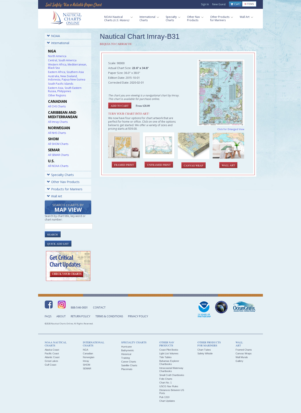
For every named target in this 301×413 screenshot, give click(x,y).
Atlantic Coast (52, 357)
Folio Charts (165, 378)
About (61, 316)
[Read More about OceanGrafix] (244, 307)
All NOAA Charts (58, 166)
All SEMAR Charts (58, 155)
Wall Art (56, 196)
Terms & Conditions (109, 316)
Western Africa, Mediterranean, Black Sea (67, 66)
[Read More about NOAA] (204, 309)
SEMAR (87, 368)
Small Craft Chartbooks (171, 375)
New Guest (219, 4)
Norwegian (88, 357)
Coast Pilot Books (168, 349)
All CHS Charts (57, 106)
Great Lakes (51, 361)
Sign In (205, 4)
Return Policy (80, 316)
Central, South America (62, 60)
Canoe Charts (128, 361)
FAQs (48, 316)
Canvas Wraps (244, 353)
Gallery (239, 361)
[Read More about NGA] (221, 307)
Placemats (126, 369)
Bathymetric (127, 350)
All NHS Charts (57, 133)
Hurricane (126, 346)
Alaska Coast (52, 349)
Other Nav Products (65, 182)
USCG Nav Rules (168, 386)
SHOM (86, 364)
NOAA (55, 36)
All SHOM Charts (58, 144)
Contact (99, 307)
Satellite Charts (129, 365)
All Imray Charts (58, 122)
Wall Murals (242, 357)
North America (57, 56)
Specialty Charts (62, 175)
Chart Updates (167, 401)
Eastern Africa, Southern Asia (66, 72)
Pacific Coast (52, 353)
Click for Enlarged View (230, 129)
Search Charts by (68, 208)
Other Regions (57, 95)
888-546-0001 (79, 307)
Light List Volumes (168, 353)
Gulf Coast (50, 364)
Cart (237, 4)
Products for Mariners (66, 189)
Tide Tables (165, 357)
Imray (86, 361)
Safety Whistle (205, 353)
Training (125, 358)
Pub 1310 (164, 397)
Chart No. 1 (165, 382)
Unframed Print (159, 164)
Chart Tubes (204, 349)
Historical (126, 354)
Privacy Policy (138, 316)
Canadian (88, 353)
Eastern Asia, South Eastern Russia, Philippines (65, 89)
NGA (85, 349)
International (60, 43)
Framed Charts (244, 349)
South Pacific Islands (60, 84)
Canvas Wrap (193, 165)
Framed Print (124, 164)
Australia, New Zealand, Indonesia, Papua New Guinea (66, 77)
